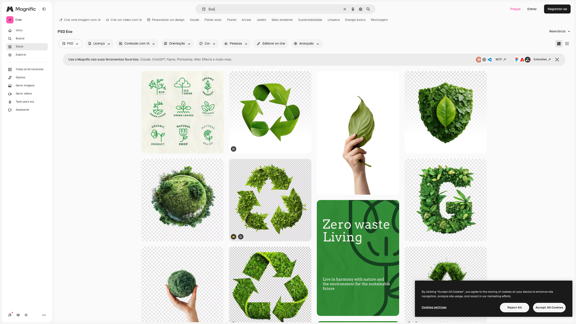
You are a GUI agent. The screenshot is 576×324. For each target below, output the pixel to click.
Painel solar (213, 20)
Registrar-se (557, 9)
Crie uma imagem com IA (82, 20)
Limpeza (334, 20)
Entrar (532, 9)
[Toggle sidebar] (44, 9)
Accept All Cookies (549, 307)
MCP (499, 59)
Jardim (261, 20)
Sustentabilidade (310, 20)
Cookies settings (434, 307)
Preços (515, 9)
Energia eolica (355, 20)
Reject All (514, 307)
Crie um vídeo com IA (126, 20)
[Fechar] (557, 59)
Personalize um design (168, 20)
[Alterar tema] (26, 315)
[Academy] (18, 315)
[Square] (567, 43)
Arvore (246, 20)
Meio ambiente (282, 20)
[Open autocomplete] (202, 9)
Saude (194, 20)
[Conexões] (10, 315)
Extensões (540, 59)
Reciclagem (379, 20)
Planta (231, 20)
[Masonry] (558, 43)
